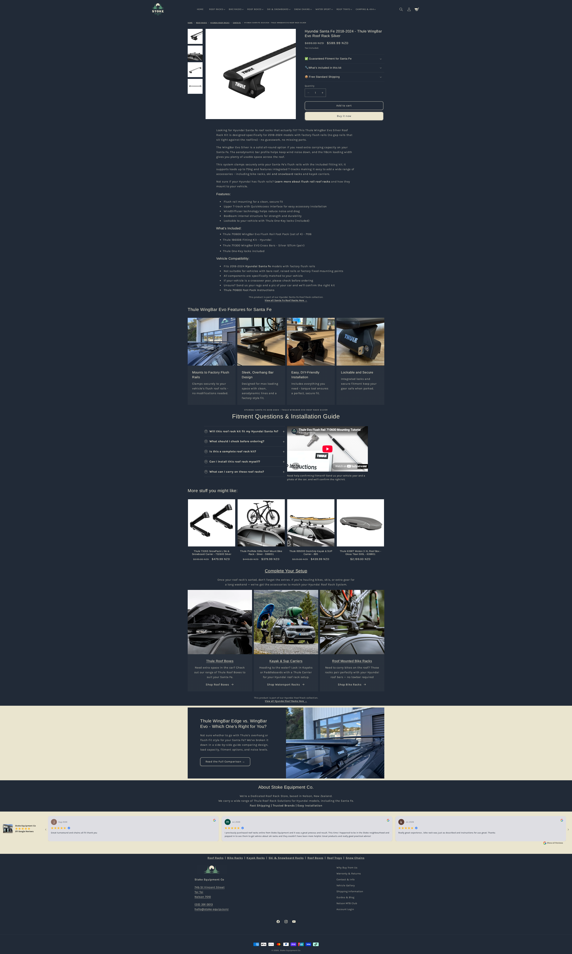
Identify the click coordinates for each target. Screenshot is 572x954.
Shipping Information (349, 891)
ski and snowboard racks (284, 174)
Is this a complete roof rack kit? (232, 451)
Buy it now (344, 116)
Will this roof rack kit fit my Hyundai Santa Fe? (243, 431)
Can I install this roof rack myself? (234, 461)
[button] (217, 9)
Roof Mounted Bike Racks (352, 661)
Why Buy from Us (347, 867)
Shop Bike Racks (350, 684)
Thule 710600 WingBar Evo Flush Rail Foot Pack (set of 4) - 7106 (267, 234)
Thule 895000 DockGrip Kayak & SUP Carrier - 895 (310, 552)
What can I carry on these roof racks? (236, 471)
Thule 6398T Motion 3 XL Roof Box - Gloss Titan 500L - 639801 (360, 552)
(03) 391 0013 (204, 904)
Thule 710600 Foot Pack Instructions (249, 290)
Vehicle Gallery (345, 885)
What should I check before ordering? (236, 441)
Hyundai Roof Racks (219, 23)
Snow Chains (355, 858)
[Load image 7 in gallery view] (195, 69)
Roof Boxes (315, 858)
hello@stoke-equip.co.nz (212, 909)
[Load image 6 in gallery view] (195, 53)
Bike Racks (235, 858)
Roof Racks (201, 23)
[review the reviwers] (214, 820)
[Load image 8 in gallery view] (195, 86)
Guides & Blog (345, 897)
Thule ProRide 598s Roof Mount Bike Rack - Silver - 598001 (261, 552)
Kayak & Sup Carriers (285, 661)
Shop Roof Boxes (217, 684)
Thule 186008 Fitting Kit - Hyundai (247, 239)
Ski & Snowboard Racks (286, 858)
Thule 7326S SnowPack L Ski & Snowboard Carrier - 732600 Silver (211, 552)
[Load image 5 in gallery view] (195, 36)
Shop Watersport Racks (283, 684)
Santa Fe (237, 23)
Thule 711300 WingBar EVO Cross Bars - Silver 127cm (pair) (263, 245)
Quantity (309, 86)
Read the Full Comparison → (225, 761)
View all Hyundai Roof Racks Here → (286, 701)
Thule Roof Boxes (220, 661)
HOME (190, 23)
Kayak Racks (256, 858)
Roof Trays (334, 858)
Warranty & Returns (348, 873)
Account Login (345, 909)
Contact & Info (345, 879)
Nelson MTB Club (346, 903)
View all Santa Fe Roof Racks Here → (286, 300)
